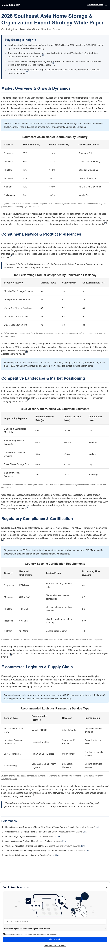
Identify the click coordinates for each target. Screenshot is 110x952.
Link (98, 826)
